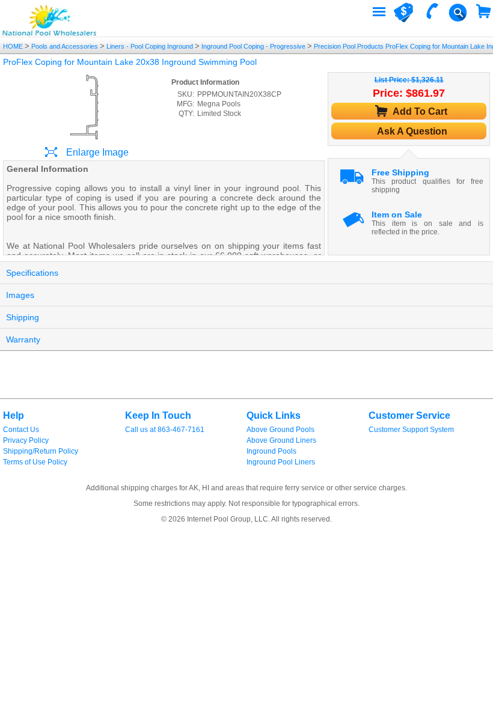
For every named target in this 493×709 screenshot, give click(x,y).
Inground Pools (271, 451)
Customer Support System (411, 429)
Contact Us (21, 429)
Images (20, 295)
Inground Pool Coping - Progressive (253, 46)
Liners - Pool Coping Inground (150, 46)
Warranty (23, 339)
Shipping (22, 317)
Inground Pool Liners (280, 462)
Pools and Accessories (64, 46)
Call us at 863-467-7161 (164, 429)
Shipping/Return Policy (40, 451)
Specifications (32, 273)
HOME (14, 46)
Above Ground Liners (281, 440)
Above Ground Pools (280, 429)
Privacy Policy (26, 440)
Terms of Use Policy (35, 462)
